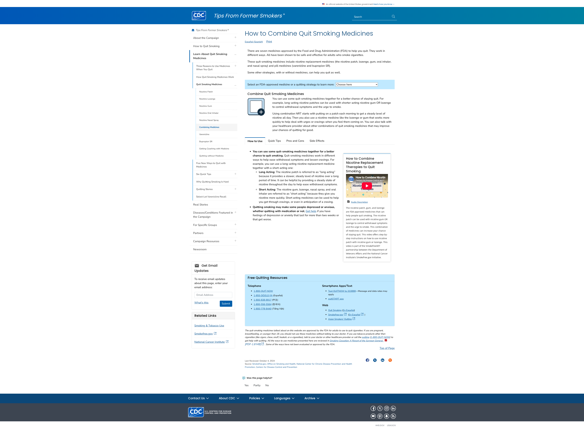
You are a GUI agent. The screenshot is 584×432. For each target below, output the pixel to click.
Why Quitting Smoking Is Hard (212, 181)
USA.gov (391, 425)
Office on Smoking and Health (281, 363)
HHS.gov (379, 425)
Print (269, 41)
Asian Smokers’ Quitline (342, 319)
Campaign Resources (206, 241)
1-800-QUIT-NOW (263, 291)
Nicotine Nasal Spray (209, 120)
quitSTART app (336, 298)
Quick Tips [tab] (274, 141)
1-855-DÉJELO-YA (263, 295)
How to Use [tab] (255, 141)
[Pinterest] (379, 416)
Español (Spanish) (254, 41)
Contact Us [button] (196, 398)
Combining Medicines (209, 127)
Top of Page (387, 348)
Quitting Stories (204, 189)
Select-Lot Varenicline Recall (211, 196)
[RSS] (393, 416)
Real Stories (200, 204)
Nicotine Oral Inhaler (209, 113)
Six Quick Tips (203, 174)
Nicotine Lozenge (207, 98)
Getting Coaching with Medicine (214, 148)
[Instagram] (386, 408)
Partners (198, 233)
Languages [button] (282, 398)
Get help (311, 211)
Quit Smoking (335, 310)
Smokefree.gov (338, 314)
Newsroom (200, 249)
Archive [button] (310, 398)
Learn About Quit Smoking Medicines (210, 56)
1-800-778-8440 (262, 308)
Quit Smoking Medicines (209, 84)
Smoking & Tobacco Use (209, 325)
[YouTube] (373, 416)
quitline (365, 337)
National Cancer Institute (209, 342)
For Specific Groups (205, 225)
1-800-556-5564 (262, 304)
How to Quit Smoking (206, 46)
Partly (257, 385)
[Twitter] (379, 408)
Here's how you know (383, 4)
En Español (348, 310)
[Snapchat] (386, 416)
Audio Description (359, 202)
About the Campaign (206, 38)
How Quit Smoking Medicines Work (215, 77)
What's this (201, 302)
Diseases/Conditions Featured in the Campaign (213, 215)
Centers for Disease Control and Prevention (276, 367)
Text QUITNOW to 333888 (342, 291)
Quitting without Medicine (211, 155)
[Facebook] (373, 408)
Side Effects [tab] (317, 141)
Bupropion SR (205, 141)
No (267, 385)
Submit (226, 303)
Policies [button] (255, 398)
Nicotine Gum (205, 106)
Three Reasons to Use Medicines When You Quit (213, 68)
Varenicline (204, 134)
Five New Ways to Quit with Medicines (211, 165)
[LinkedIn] (393, 408)
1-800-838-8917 (262, 299)
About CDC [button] (227, 398)
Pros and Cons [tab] (295, 141)
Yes (247, 385)
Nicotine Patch (206, 91)
